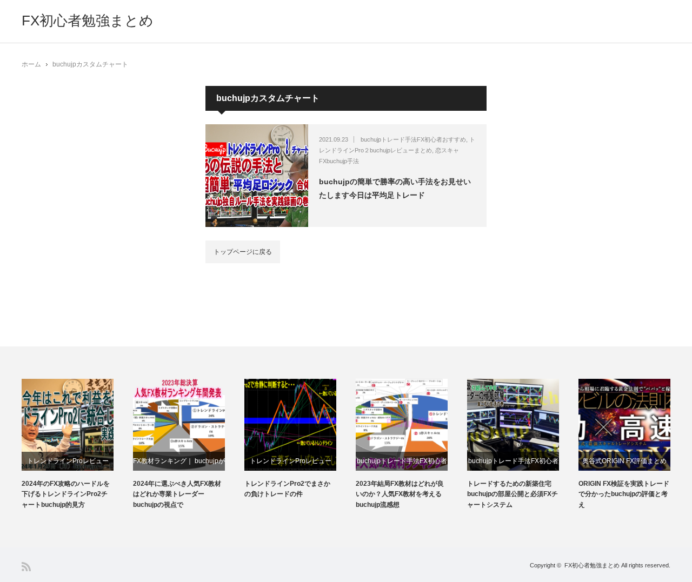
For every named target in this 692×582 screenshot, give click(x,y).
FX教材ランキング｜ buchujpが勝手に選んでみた (179, 464)
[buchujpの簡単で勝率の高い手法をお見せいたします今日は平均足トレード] (256, 175)
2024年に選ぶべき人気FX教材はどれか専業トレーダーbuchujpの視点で (177, 494)
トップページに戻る (243, 252)
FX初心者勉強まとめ (88, 21)
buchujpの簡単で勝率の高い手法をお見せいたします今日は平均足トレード (395, 188)
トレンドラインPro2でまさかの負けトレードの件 (287, 489)
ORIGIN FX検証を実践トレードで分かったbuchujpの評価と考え (623, 494)
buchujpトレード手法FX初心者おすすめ (413, 139)
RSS (26, 566)
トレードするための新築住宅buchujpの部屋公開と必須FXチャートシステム (512, 494)
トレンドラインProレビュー (68, 461)
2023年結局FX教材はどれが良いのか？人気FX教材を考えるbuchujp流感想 (400, 494)
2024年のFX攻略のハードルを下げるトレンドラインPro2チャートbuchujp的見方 (66, 494)
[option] (77, 444)
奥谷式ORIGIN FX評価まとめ (624, 461)
